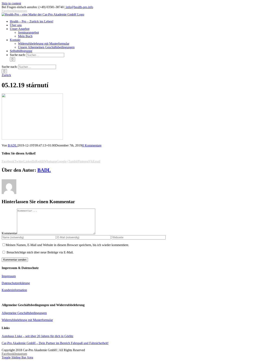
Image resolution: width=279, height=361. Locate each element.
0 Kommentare (92, 145)
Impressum (9, 276)
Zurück (6, 75)
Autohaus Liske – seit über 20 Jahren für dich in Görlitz (37, 336)
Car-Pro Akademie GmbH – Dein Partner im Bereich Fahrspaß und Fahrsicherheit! (55, 343)
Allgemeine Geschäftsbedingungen (24, 313)
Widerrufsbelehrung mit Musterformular (27, 320)
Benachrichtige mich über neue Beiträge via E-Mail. (40, 252)
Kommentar (9, 233)
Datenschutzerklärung (16, 283)
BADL (12, 145)
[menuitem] (31, 21)
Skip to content (11, 3)
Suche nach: (18, 55)
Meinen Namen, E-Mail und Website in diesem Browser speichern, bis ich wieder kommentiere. (67, 245)
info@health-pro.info (79, 7)
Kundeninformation (14, 290)
